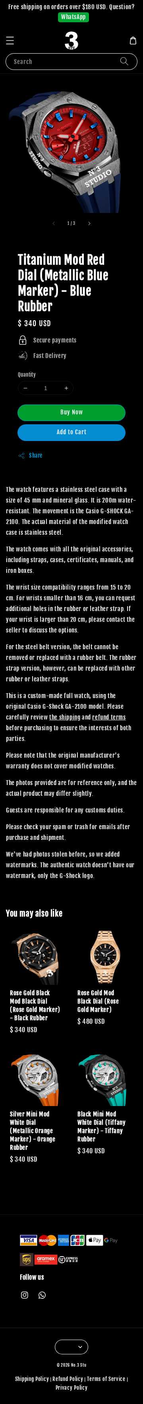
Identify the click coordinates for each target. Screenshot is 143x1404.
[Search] (124, 61)
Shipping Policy (32, 1379)
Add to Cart (72, 432)
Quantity (27, 374)
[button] (10, 40)
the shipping (64, 717)
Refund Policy (67, 1379)
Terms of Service (106, 1379)
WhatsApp (73, 17)
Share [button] (36, 455)
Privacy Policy (72, 1388)
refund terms (109, 717)
